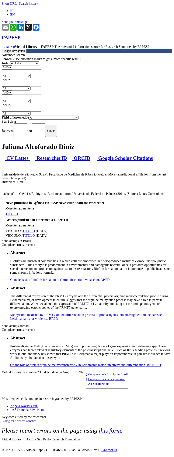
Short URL (9, 3)
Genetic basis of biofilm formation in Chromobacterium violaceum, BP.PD (60, 280)
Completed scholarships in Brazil (108, 374)
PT (12, 11)
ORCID (81, 158)
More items (12, 208)
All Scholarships (98, 383)
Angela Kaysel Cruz (24, 406)
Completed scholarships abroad (106, 379)
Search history (28, 3)
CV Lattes (17, 158)
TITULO (12, 214)
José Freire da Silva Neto (27, 410)
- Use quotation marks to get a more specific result (41, 59)
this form (110, 430)
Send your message (15, 22)
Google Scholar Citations (125, 158)
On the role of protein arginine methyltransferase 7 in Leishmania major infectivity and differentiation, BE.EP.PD (85, 365)
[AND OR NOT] (7, 67)
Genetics (31, 421)
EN (12, 14)
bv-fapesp (8, 46)
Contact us (109, 450)
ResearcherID (51, 158)
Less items (27, 208)
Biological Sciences (14, 421)
